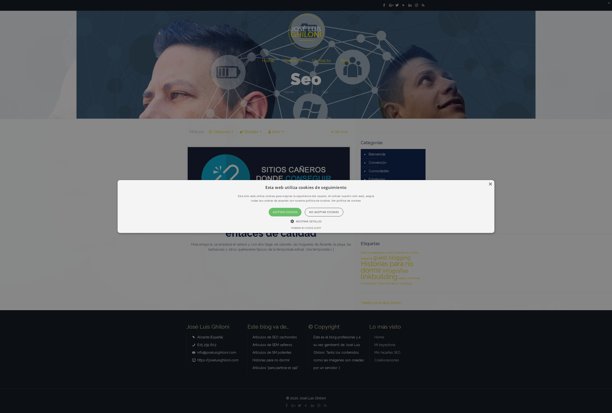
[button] (306, 206)
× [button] (490, 184)
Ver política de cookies (346, 200)
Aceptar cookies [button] (285, 212)
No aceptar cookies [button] (324, 212)
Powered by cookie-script (306, 228)
